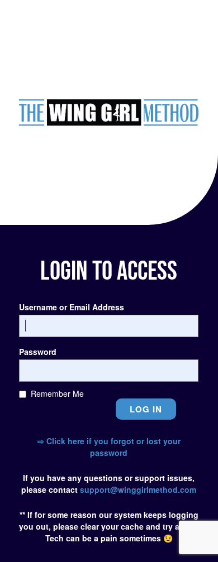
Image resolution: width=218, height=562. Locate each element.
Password (37, 351)
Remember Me (57, 393)
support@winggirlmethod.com (138, 489)
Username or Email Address (71, 307)
